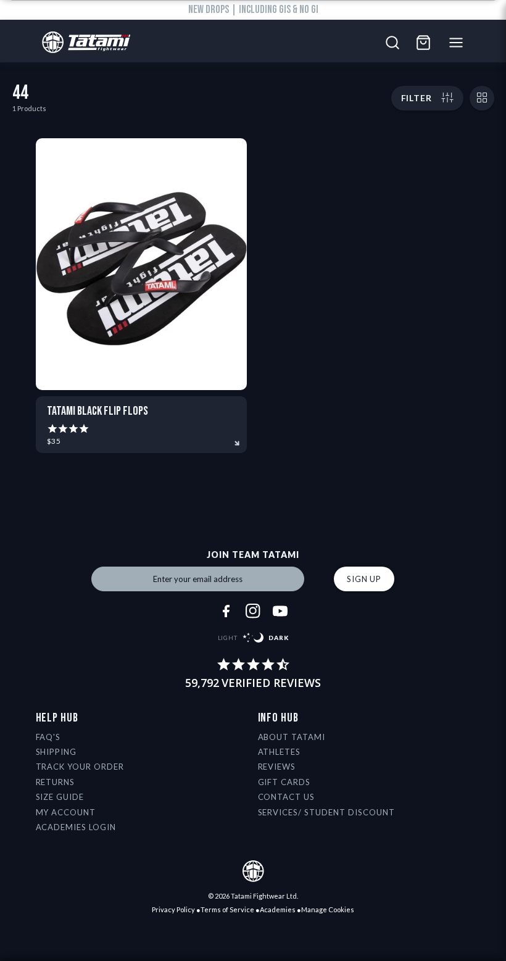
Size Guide (60, 797)
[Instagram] (253, 611)
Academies (278, 909)
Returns (55, 782)
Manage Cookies (327, 909)
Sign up (364, 579)
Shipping (56, 752)
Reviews (277, 767)
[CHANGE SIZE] (482, 98)
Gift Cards (284, 782)
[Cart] (423, 42)
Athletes (279, 752)
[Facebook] (225, 611)
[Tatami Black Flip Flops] (141, 264)
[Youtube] (280, 611)
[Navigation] (459, 43)
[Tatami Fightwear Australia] (83, 43)
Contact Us (286, 797)
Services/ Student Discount (326, 812)
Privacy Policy (173, 909)
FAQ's (48, 737)
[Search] (392, 42)
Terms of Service (227, 909)
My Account (66, 812)
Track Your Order (80, 767)
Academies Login (76, 827)
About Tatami (292, 737)
